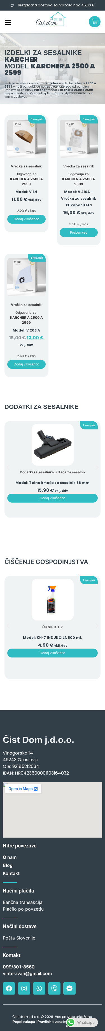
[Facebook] (9, 988)
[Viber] (54, 988)
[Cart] (95, 21)
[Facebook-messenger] (69, 988)
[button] (37, 119)
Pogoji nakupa (24, 1022)
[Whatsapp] (39, 988)
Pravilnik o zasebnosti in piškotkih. (65, 1022)
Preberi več (78, 232)
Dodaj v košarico (26, 219)
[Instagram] (24, 988)
